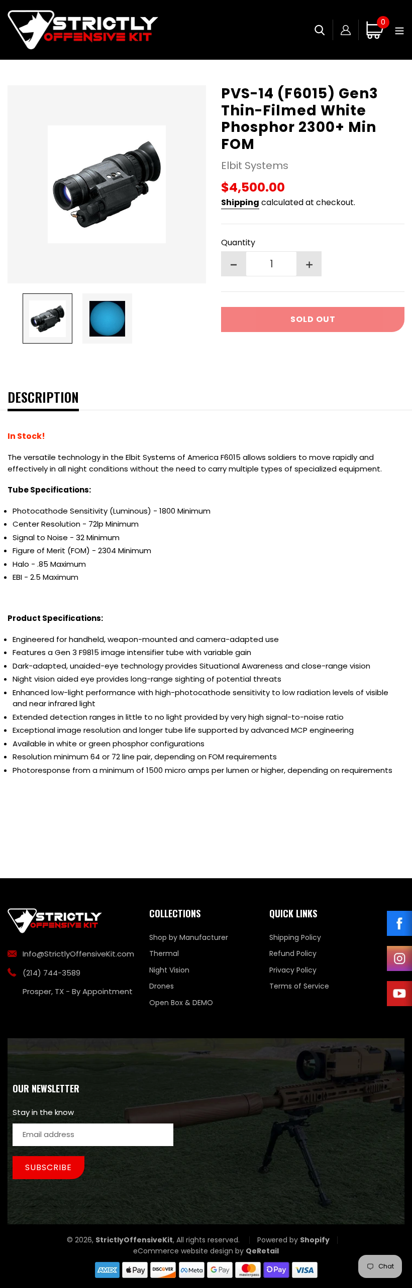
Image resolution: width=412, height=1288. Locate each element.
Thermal (164, 953)
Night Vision (169, 970)
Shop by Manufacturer (188, 937)
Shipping (240, 202)
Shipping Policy (295, 937)
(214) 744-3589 (51, 973)
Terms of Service (299, 986)
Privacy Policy (293, 970)
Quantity (238, 242)
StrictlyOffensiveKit (134, 1240)
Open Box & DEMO (181, 1003)
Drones (161, 986)
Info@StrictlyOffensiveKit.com (78, 953)
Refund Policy (293, 953)
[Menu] (399, 30)
